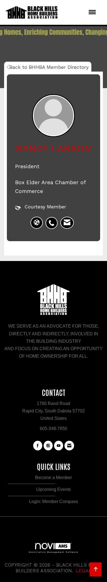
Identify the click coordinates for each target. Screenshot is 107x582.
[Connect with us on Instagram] (48, 446)
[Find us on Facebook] (37, 446)
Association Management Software (53, 552)
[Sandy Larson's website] (36, 223)
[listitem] (53, 220)
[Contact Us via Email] (69, 446)
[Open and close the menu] (80, 12)
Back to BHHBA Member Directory (49, 67)
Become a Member (53, 477)
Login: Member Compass (53, 501)
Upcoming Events (53, 489)
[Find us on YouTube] (58, 446)
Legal (83, 570)
